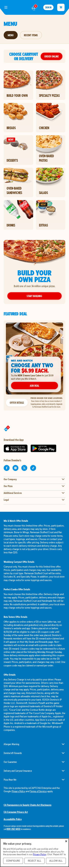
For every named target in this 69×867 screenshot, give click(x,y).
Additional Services (13, 493)
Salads (43, 192)
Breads (11, 128)
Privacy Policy (18, 791)
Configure (13, 860)
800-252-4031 (13, 829)
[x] (24, 468)
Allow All (56, 860)
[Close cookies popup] (66, 841)
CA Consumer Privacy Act (16, 812)
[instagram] (15, 468)
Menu (11, 35)
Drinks (11, 225)
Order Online (51, 56)
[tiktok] (33, 468)
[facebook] (7, 468)
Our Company (10, 479)
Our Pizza (8, 486)
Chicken (44, 128)
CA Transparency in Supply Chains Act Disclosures (27, 805)
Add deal (34, 385)
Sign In (48, 7)
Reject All (34, 860)
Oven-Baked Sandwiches (14, 190)
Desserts (12, 160)
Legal (6, 499)
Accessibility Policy (13, 819)
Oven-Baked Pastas (46, 158)
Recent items (31, 35)
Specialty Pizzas (49, 95)
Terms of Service (38, 791)
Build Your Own (17, 95)
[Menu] (5, 7)
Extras (43, 225)
